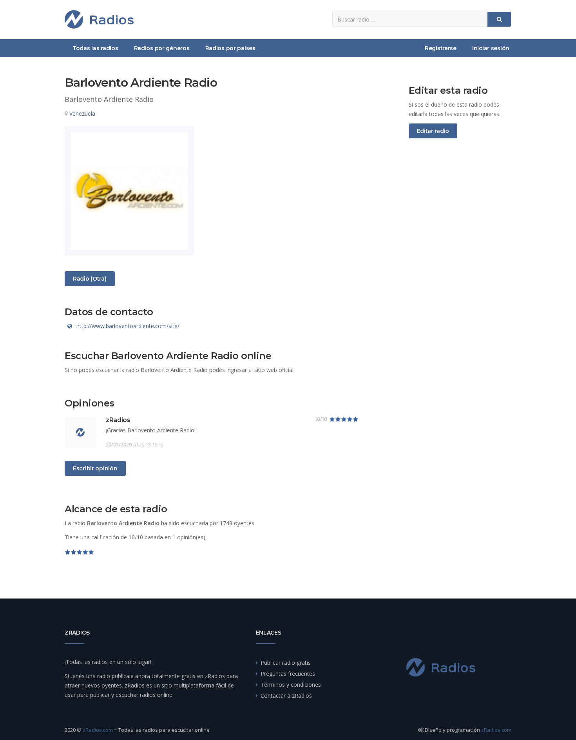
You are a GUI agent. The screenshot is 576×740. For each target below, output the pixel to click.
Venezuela (82, 113)
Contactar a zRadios (286, 695)
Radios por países (230, 48)
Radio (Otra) (89, 278)
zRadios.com (98, 729)
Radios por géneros (162, 48)
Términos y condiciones (291, 684)
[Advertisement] (460, 274)
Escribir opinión (95, 468)
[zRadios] (99, 19)
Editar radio (433, 130)
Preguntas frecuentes (288, 673)
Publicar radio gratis (286, 662)
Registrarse (440, 48)
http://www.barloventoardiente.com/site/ (127, 326)
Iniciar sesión (490, 48)
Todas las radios (95, 48)
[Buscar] (499, 19)
